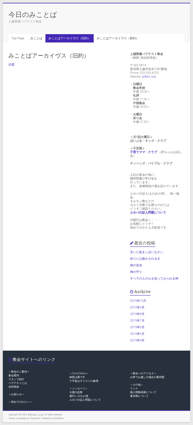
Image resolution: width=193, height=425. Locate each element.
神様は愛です (77, 377)
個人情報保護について (143, 392)
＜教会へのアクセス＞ (143, 373)
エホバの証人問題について (148, 212)
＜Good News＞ (79, 373)
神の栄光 (136, 265)
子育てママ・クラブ (143, 152)
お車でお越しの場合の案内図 (147, 377)
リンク (134, 388)
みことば (36, 38)
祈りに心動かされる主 (145, 258)
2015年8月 (137, 314)
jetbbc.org (149, 76)
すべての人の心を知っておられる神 (154, 278)
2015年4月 (137, 340)
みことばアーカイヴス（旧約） (69, 38)
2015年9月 (137, 307)
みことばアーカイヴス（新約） (118, 38)
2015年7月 (137, 320)
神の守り (136, 272)
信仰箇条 (13, 386)
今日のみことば (32, 14)
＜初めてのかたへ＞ (20, 401)
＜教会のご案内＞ (19, 371)
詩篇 (11, 64)
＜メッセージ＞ (78, 388)
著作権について (139, 395)
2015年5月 (137, 334)
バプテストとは (17, 382)
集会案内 (13, 375)
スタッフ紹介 (16, 379)
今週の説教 (76, 392)
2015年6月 (137, 327)
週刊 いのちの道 (78, 395)
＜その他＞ (136, 384)
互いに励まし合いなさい (146, 252)
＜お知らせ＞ (16, 394)
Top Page (17, 38)
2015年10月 (138, 301)
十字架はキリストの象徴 (83, 380)
